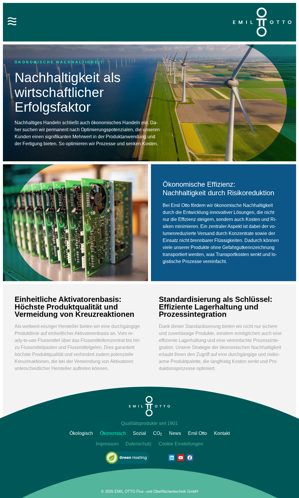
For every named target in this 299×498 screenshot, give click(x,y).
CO (157, 433)
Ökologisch (81, 433)
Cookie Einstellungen (181, 443)
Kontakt (222, 433)
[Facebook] (190, 457)
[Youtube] (180, 457)
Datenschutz (139, 443)
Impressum (107, 443)
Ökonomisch (113, 433)
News (175, 433)
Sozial (139, 433)
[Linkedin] (171, 457)
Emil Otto (197, 433)
